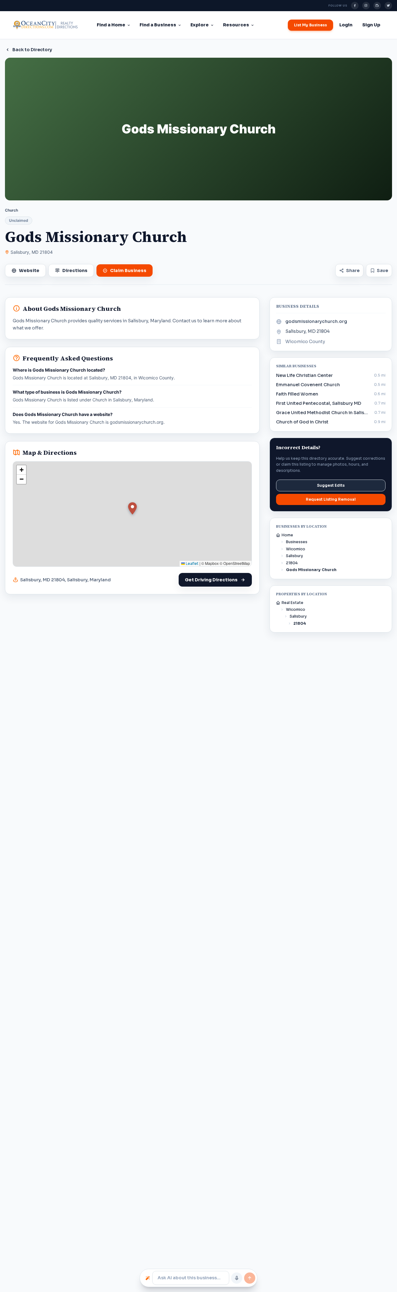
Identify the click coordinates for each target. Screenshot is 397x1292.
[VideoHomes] (377, 5)
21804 (292, 563)
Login (345, 25)
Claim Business (128, 270)
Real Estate (292, 602)
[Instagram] (366, 5)
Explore (199, 25)
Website (29, 270)
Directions (74, 270)
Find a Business (158, 25)
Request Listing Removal (331, 499)
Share (352, 270)
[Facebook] (355, 5)
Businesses (296, 541)
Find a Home (111, 25)
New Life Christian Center (304, 375)
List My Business (310, 25)
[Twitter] (388, 5)
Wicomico (295, 549)
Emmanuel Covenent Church (308, 384)
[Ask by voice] (236, 1278)
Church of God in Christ (302, 422)
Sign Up (371, 25)
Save (382, 270)
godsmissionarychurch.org (316, 321)
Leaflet (191, 563)
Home (287, 535)
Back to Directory (32, 49)
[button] (132, 508)
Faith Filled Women (297, 394)
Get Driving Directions (211, 580)
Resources (236, 25)
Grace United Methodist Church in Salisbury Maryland (323, 412)
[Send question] (249, 1278)
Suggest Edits (331, 485)
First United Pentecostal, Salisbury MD (318, 403)
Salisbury (294, 555)
